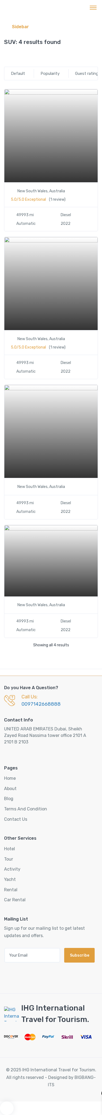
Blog (8, 798)
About (10, 788)
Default (18, 73)
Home (10, 778)
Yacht (10, 879)
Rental (10, 889)
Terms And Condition (25, 809)
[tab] (6, 55)
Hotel (9, 848)
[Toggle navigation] (93, 7)
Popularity (50, 73)
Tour (8, 859)
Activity (12, 869)
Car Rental (15, 899)
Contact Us (15, 819)
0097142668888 (41, 704)
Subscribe (79, 955)
